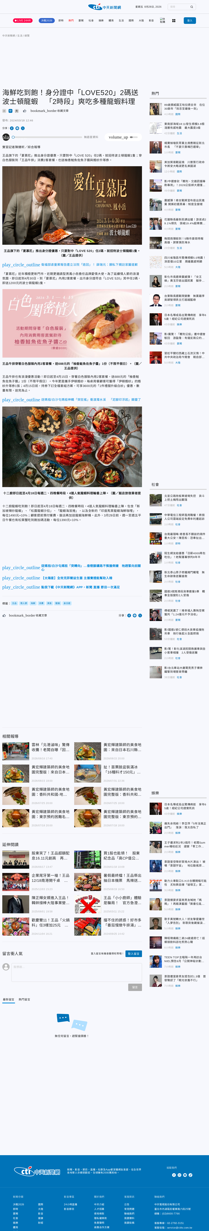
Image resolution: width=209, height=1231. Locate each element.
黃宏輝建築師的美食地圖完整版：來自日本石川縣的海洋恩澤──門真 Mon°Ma (15, 774)
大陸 (141, 20)
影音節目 (69, 1209)
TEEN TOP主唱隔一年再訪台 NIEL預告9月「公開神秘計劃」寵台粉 (156, 962)
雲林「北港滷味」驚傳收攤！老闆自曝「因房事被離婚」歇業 (15, 751)
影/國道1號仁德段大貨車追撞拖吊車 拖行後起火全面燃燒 (156, 634)
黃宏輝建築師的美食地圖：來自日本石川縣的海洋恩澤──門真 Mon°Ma (87, 751)
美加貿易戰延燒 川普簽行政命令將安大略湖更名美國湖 (156, 166)
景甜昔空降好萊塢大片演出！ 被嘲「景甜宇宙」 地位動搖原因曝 (156, 866)
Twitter (168, 1175)
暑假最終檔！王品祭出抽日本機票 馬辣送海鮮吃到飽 (87, 882)
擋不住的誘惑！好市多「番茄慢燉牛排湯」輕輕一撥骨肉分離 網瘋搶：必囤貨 (87, 927)
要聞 (81, 20)
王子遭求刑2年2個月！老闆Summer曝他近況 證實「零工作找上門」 (156, 847)
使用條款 (99, 1213)
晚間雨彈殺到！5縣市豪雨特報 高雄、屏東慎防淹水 (156, 243)
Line (185, 1175)
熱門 (71, 20)
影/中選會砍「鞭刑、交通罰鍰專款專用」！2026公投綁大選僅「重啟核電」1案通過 (156, 185)
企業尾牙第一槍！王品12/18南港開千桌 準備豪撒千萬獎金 (15, 882)
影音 (151, 20)
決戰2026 (46, 20)
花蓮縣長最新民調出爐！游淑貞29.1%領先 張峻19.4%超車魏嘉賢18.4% (156, 224)
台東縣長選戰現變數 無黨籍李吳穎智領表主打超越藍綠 (156, 300)
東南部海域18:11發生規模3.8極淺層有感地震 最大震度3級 (156, 128)
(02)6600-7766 (171, 1213)
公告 (126, 1204)
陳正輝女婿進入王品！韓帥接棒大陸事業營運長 (15, 904)
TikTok (190, 1175)
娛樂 (101, 20)
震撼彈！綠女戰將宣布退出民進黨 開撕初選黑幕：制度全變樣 (156, 205)
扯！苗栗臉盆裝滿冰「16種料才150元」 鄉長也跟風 (87, 774)
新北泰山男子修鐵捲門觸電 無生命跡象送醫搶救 (156, 577)
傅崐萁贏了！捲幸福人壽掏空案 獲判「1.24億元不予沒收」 (156, 615)
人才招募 (99, 1209)
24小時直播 (70, 1204)
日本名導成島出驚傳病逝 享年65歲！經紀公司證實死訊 (156, 319)
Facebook (174, 1175)
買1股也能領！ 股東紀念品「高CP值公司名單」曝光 (87, 860)
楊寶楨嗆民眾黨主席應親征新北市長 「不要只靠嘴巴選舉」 (156, 147)
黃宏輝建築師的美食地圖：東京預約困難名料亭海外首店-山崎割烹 (15, 818)
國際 (131, 20)
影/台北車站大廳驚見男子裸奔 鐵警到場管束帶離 (156, 672)
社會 (91, 20)
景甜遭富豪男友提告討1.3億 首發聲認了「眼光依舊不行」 (156, 981)
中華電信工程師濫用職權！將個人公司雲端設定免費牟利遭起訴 (156, 519)
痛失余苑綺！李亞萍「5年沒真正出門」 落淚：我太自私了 (156, 828)
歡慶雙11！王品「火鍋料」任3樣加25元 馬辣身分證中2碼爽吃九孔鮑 (15, 927)
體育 (111, 20)
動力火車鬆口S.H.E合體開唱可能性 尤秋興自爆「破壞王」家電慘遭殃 (156, 885)
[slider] (47, 137)
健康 (40, 1218)
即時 (61, 20)
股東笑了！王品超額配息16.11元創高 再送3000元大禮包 (15, 860)
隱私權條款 (100, 1218)
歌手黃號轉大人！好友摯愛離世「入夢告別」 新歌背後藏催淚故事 (156, 923)
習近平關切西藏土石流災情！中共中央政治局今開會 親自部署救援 (156, 357)
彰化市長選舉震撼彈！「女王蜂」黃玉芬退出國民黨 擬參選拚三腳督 (156, 281)
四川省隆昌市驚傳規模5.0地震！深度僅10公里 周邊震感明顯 (156, 262)
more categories (174, 20)
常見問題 (129, 1209)
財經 (40, 1223)
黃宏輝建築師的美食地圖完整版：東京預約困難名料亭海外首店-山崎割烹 (87, 818)
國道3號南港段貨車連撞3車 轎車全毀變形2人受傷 (156, 596)
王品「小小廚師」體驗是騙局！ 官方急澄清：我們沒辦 (87, 904)
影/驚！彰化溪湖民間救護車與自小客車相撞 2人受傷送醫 (156, 653)
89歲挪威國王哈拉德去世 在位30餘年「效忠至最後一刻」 (156, 109)
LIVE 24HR (24, 20)
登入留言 (133, 953)
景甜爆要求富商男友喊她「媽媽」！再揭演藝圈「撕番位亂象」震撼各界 (156, 904)
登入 (189, 20)
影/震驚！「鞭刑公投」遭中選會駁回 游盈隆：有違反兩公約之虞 (156, 338)
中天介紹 (99, 1204)
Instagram (179, 1175)
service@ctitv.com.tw (179, 1227)
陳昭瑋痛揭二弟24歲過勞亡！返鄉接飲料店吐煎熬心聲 (156, 942)
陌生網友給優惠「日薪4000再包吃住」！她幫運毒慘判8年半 (156, 557)
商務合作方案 (102, 1227)
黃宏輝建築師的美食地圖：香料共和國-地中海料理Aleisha (15, 796)
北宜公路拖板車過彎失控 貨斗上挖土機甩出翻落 (156, 500)
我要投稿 (129, 1223)
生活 (121, 20)
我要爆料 (129, 1218)
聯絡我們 (129, 1213)
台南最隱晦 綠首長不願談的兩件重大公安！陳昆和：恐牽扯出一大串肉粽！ (156, 538)
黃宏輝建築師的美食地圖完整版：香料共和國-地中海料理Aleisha (87, 796)
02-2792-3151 (175, 1223)
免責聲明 (99, 1223)
